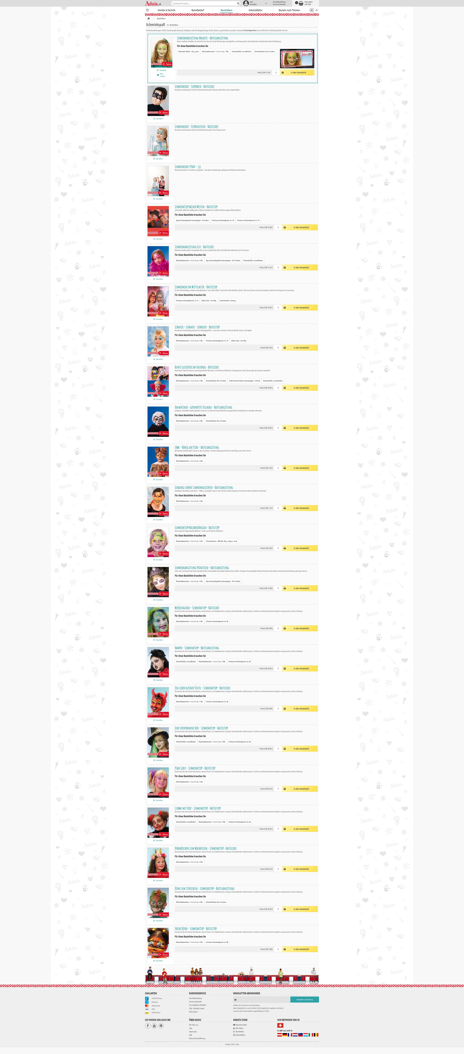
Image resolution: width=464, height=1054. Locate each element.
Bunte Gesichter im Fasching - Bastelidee (197, 367)
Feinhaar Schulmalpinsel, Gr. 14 (248, 220)
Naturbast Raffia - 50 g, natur (188, 51)
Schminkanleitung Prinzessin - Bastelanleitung (202, 567)
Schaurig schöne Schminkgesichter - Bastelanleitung (204, 487)
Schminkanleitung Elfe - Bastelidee (194, 246)
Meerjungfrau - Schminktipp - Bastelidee (197, 607)
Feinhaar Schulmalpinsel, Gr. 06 (217, 621)
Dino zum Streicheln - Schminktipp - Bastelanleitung (204, 888)
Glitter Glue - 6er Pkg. (209, 300)
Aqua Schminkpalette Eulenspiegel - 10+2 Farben (223, 260)
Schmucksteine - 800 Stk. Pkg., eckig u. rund (221, 541)
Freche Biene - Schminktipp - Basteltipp (196, 928)
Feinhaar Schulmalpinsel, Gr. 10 (223, 220)
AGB (190, 1035)
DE (312, 10)
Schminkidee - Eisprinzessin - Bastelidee (196, 126)
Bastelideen (226, 10)
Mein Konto (193, 1012)
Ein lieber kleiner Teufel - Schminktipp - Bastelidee (202, 687)
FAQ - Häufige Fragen (196, 1008)
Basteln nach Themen (289, 10)
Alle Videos (239, 1028)
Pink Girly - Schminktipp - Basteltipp (195, 768)
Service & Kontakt (279, 4)
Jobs (190, 1028)
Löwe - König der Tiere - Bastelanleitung (197, 447)
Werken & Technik (166, 10)
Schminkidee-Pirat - (186, 166)
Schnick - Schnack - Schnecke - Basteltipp (197, 326)
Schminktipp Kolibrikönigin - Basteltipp (197, 527)
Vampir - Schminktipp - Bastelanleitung (197, 647)
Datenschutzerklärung (197, 1038)
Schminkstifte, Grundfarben (241, 51)
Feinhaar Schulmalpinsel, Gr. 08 (217, 942)
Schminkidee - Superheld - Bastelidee (194, 86)
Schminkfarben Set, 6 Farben (264, 51)
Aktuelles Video (241, 1025)
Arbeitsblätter (255, 10)
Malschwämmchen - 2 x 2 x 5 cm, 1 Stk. (215, 51)
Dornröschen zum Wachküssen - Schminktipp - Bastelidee (206, 848)
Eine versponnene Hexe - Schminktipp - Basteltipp (201, 727)
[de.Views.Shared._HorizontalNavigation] (148, 19)
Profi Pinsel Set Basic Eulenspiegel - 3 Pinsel (244, 381)
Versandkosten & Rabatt (197, 1005)
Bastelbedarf (198, 10)
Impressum (193, 1031)
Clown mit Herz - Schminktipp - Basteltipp (198, 808)
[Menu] (147, 9)
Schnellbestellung (279, 2)
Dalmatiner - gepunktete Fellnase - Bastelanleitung (203, 407)
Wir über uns (193, 1025)
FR (316, 10)
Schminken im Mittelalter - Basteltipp (196, 286)
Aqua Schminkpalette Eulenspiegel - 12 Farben (192, 220)
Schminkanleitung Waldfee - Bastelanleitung (202, 37)
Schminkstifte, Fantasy (227, 300)
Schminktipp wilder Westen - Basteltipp (196, 206)
